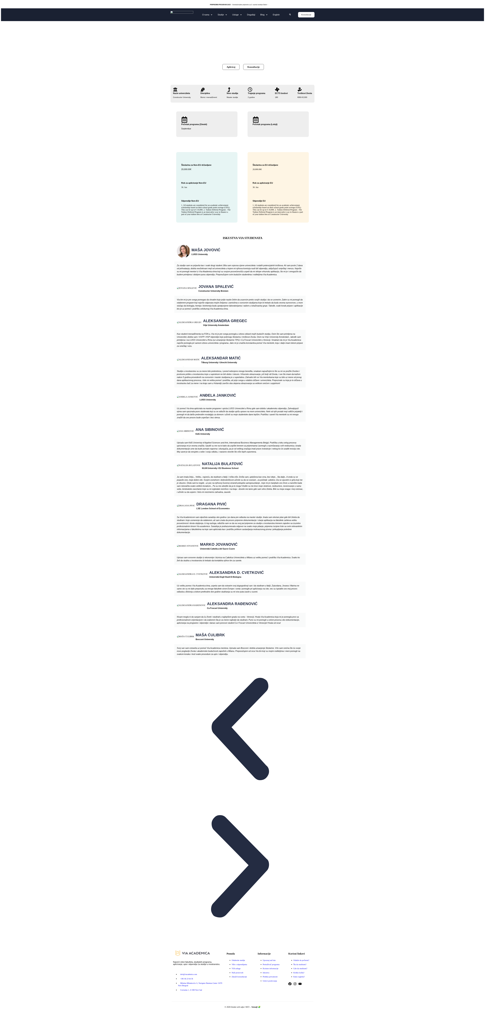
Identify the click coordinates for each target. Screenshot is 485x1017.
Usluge (235, 15)
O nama (205, 15)
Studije (221, 15)
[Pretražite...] (290, 15)
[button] (240, 729)
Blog (262, 15)
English (276, 15)
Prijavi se (272, 5)
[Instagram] (295, 983)
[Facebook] (290, 983)
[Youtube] (300, 983)
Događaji (251, 15)
